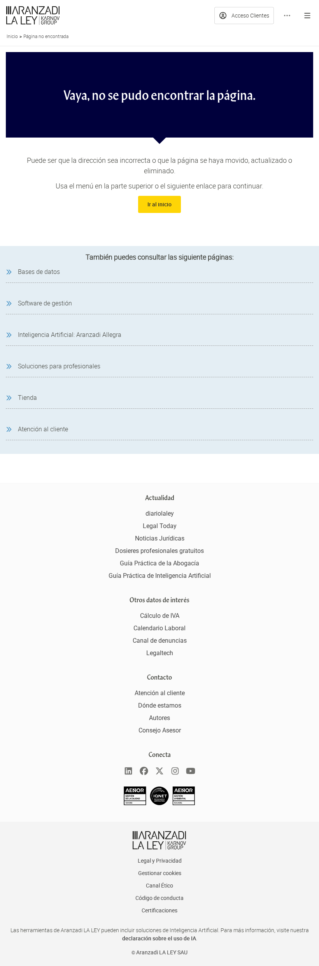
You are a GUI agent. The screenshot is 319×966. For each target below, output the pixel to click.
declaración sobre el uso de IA (159, 938)
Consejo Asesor (159, 730)
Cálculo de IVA (159, 615)
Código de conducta (159, 898)
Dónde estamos (159, 705)
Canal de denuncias (160, 640)
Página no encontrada (45, 36)
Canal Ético (159, 885)
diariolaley (159, 513)
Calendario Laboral (159, 628)
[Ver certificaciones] (159, 803)
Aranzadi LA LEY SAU (162, 952)
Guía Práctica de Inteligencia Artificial (160, 575)
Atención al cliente (160, 693)
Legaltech (159, 653)
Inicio (12, 36)
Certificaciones (159, 910)
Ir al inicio (159, 204)
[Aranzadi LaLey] (159, 840)
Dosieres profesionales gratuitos (159, 550)
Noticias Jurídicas (159, 538)
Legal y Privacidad (160, 861)
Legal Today (160, 526)
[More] (287, 15)
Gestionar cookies (159, 873)
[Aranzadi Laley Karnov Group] (33, 15)
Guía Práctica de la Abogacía (159, 563)
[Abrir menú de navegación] (307, 15)
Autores (159, 718)
